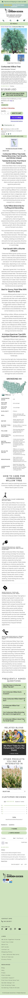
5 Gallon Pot (5, 105)
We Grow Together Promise (10, 939)
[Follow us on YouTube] (20, 929)
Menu (15, 23)
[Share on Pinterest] (10, 134)
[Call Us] (3, 20)
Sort (14, 838)
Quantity (3, 111)
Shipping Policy (6, 952)
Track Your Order (7, 942)
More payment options (17, 121)
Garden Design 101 (8, 982)
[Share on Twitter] (8, 134)
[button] (14, 86)
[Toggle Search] (10, 20)
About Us (4, 944)
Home (2, 26)
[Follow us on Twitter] (6, 929)
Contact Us (5, 949)
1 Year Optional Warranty (10, 954)
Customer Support (7, 977)
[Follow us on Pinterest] (15, 929)
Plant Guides (5, 975)
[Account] (17, 20)
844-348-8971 (8, 921)
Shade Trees (8, 26)
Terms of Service (7, 957)
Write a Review (17, 833)
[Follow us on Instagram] (11, 929)
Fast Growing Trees (8, 985)
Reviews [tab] (4, 825)
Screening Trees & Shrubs (10, 987)
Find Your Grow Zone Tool (10, 980)
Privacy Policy (6, 959)
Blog (3, 967)
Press (3, 972)
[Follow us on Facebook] (2, 929)
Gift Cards (5, 947)
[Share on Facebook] (6, 134)
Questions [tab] (11, 825)
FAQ (2, 970)
